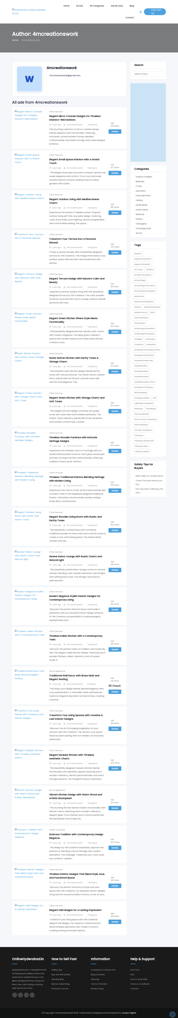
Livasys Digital (129, 1012)
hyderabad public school (144, 382)
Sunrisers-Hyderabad (143, 430)
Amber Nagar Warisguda (144, 334)
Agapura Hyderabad (142, 259)
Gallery (139, 200)
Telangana (92, 124)
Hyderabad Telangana (143, 387)
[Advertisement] (148, 122)
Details (115, 131)
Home (66, 5)
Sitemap (95, 979)
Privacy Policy (97, 988)
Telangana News (141, 446)
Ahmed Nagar (140, 280)
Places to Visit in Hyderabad (145, 419)
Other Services (56, 112)
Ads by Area (117, 5)
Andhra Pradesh (144, 176)
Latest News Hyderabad (143, 403)
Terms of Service (99, 984)
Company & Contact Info (103, 969)
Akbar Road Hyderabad (143, 302)
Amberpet (138, 339)
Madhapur (138, 409)
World (139, 233)
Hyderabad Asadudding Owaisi (147, 350)
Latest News (142, 209)
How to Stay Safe (138, 979)
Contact (129, 17)
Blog (132, 5)
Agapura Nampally (142, 264)
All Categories (97, 5)
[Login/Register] (140, 11)
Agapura (138, 253)
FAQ (132, 974)
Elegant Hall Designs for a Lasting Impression (75, 910)
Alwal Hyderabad (141, 318)
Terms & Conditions (140, 984)
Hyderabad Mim (140, 366)
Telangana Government (144, 441)
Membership (58, 979)
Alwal (152, 312)
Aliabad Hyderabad (152, 307)
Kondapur (91, 684)
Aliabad (137, 307)
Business (140, 181)
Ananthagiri (150, 339)
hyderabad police (141, 376)
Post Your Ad (156, 12)
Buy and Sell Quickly (61, 974)
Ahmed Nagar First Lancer (144, 285)
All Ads (79, 5)
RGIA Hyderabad (141, 425)
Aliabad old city (140, 312)
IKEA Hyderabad (140, 392)
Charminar (138, 344)
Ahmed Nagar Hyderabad (144, 291)
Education (141, 190)
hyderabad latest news (143, 360)
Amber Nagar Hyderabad (144, 328)
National (140, 214)
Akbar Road (139, 296)
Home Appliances (57, 671)
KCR (154, 398)
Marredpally (151, 409)
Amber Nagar (139, 323)
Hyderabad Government (144, 355)
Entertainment (143, 195)
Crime (139, 186)
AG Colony (138, 269)
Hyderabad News (141, 371)
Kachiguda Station (142, 398)
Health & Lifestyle (57, 830)
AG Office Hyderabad (142, 275)
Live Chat (134, 969)
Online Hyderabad (141, 414)
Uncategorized (143, 228)
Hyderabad (141, 204)
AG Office (150, 269)
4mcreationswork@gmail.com (65, 75)
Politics (139, 219)
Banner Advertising (61, 984)
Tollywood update (141, 451)
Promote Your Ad (60, 988)
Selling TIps (57, 969)
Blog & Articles (98, 974)
